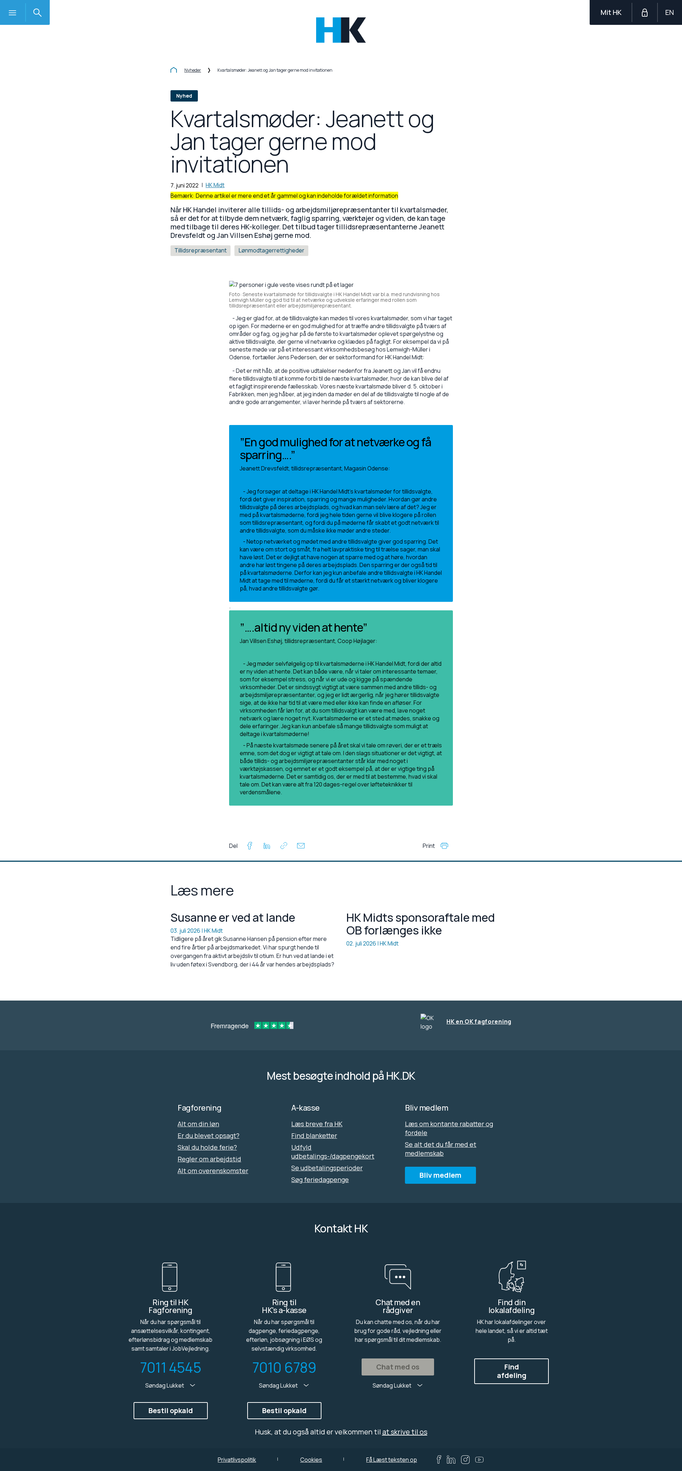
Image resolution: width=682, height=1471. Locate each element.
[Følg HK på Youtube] (479, 1459)
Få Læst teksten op (391, 1460)
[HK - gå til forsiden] (341, 30)
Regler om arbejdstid (209, 1159)
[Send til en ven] (300, 846)
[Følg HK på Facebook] (439, 1459)
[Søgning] (37, 12)
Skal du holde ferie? (207, 1147)
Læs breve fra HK (316, 1123)
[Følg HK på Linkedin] (451, 1459)
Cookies (311, 1460)
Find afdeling (511, 1371)
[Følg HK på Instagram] (465, 1459)
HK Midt (215, 185)
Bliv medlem (440, 1175)
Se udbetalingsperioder (327, 1168)
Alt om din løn (198, 1123)
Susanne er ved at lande (232, 917)
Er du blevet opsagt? (208, 1135)
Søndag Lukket (165, 1385)
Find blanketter (314, 1135)
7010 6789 (284, 1367)
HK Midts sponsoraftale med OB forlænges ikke (420, 924)
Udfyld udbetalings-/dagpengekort (332, 1151)
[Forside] (173, 70)
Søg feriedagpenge (320, 1179)
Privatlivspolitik (237, 1460)
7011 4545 (170, 1367)
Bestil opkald (170, 1410)
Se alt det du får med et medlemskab (440, 1148)
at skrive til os (404, 1432)
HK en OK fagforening (479, 1021)
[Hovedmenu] (12, 12)
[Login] (644, 12)
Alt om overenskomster (213, 1170)
